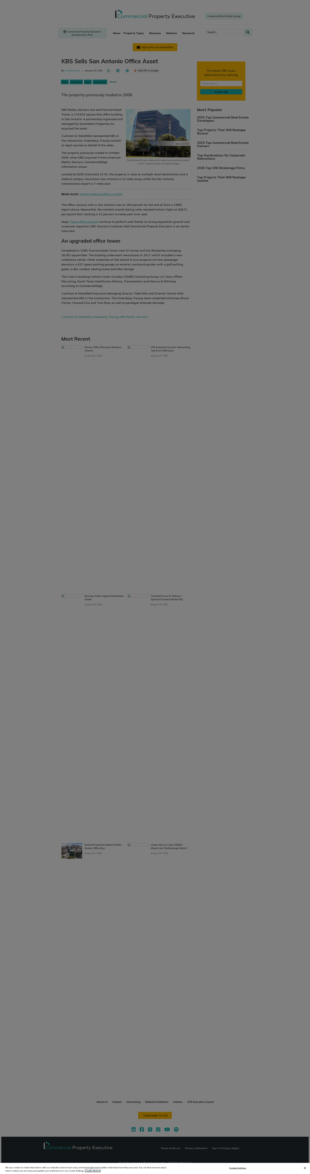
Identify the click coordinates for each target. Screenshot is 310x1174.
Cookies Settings (237, 1168)
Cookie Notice (92, 1170)
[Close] (304, 1168)
